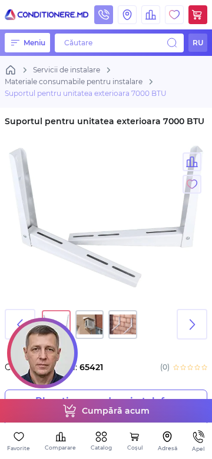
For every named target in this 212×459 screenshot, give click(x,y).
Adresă (167, 448)
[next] (192, 324)
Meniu (34, 42)
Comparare (60, 447)
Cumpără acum (116, 410)
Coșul (135, 447)
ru (198, 42)
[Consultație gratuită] (42, 353)
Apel (198, 448)
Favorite (18, 448)
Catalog (101, 447)
